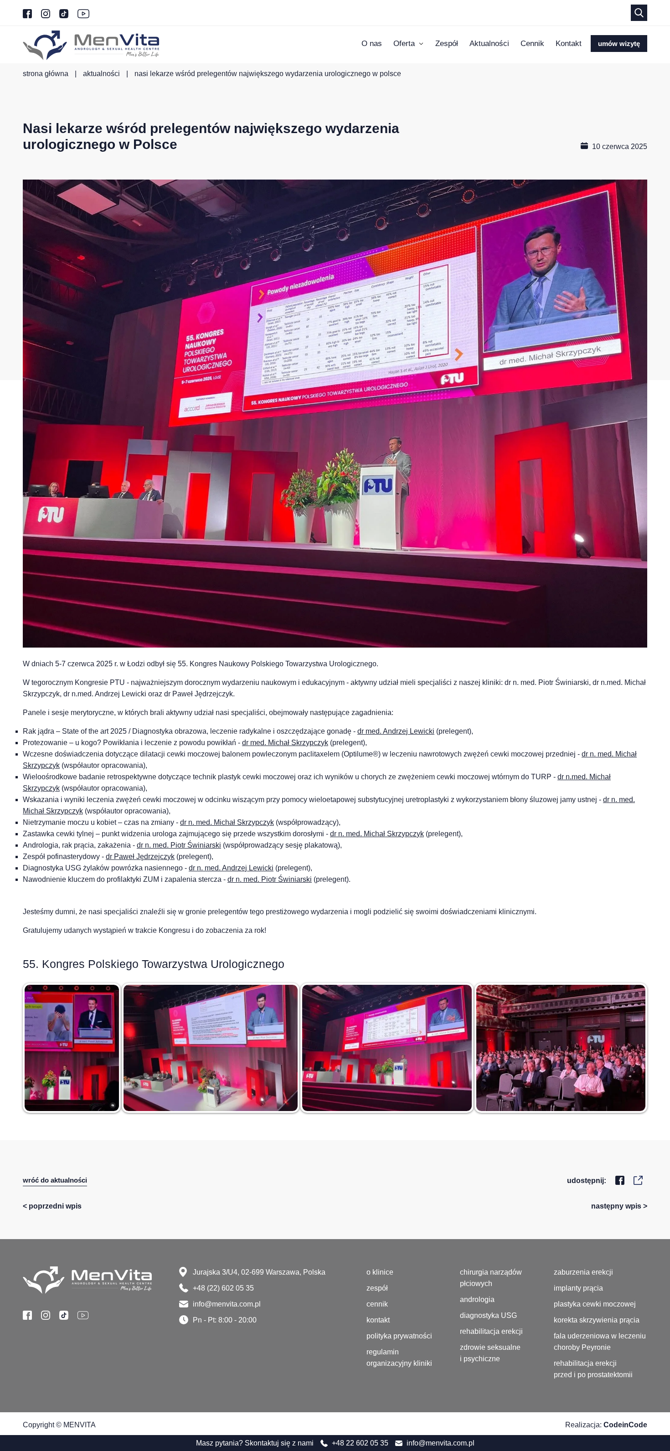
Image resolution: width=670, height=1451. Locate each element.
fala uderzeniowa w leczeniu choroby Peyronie (600, 1341)
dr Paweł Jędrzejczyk (198, 694)
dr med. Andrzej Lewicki (395, 731)
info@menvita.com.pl (440, 1443)
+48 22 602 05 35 (360, 1443)
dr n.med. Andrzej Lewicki (104, 694)
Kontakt (569, 43)
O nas (371, 43)
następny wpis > (619, 1206)
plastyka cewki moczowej (595, 1304)
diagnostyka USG (488, 1315)
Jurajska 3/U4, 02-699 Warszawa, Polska (259, 1272)
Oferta (404, 43)
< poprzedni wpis (52, 1206)
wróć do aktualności (55, 1180)
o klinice (379, 1272)
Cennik (532, 43)
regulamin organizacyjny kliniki (399, 1357)
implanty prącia (578, 1288)
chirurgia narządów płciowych (491, 1277)
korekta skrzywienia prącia (596, 1320)
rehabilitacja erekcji (491, 1331)
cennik (377, 1304)
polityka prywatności (399, 1336)
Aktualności (489, 43)
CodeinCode (625, 1425)
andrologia (477, 1299)
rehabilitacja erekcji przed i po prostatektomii (593, 1369)
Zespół (446, 43)
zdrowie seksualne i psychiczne (490, 1353)
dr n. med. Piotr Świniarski (547, 682)
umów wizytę (619, 43)
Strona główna (45, 73)
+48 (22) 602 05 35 (223, 1288)
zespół (377, 1288)
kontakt (378, 1320)
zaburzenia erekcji (583, 1272)
